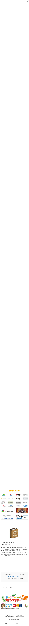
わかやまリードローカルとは (6, 587)
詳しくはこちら (5, 559)
